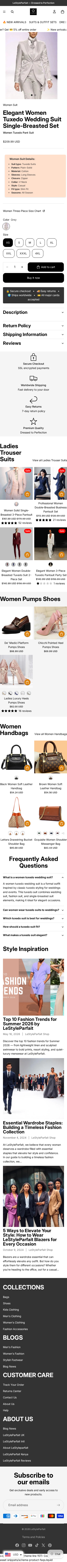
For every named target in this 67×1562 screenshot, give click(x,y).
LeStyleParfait (37, 1529)
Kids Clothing (11, 1309)
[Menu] (4, 11)
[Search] (12, 12)
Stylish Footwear (13, 1359)
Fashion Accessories (15, 1328)
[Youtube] (30, 1545)
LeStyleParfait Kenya (15, 1454)
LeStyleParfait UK (13, 1434)
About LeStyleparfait (15, 1447)
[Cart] (62, 12)
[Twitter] (43, 1545)
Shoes (6, 1303)
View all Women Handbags (50, 734)
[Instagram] (23, 1545)
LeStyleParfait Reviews (17, 1460)
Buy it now (33, 277)
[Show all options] (63, 833)
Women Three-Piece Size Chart (22, 210)
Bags (6, 1296)
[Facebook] (17, 1545)
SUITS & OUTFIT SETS (43, 22)
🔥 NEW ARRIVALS (14, 22)
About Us (8, 1403)
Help (6, 1410)
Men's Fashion (11, 1347)
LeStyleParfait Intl (14, 1441)
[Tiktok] (37, 1545)
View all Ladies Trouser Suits (49, 460)
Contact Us (10, 1397)
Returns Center (12, 1390)
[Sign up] (58, 1505)
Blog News (9, 1366)
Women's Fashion (13, 1353)
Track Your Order (13, 1384)
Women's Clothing (14, 1322)
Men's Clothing (12, 1316)
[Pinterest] (50, 1545)
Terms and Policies (33, 1537)
